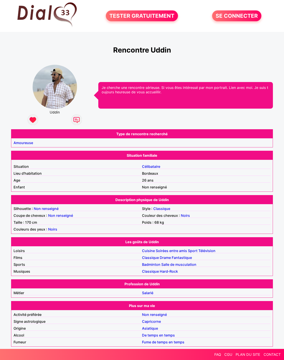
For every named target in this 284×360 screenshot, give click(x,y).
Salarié (147, 293)
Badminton (151, 264)
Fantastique (182, 257)
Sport (192, 250)
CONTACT (272, 354)
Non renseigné (46, 208)
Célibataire (151, 166)
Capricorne (151, 321)
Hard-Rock (169, 271)
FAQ (217, 354)
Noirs (185, 215)
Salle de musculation (178, 264)
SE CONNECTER (237, 16)
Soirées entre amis (171, 250)
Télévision (206, 250)
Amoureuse (23, 143)
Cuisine (148, 250)
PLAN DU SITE (248, 354)
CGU (228, 354)
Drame (165, 257)
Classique (161, 208)
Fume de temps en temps (163, 342)
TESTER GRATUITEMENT (141, 16)
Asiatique (150, 328)
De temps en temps (158, 335)
